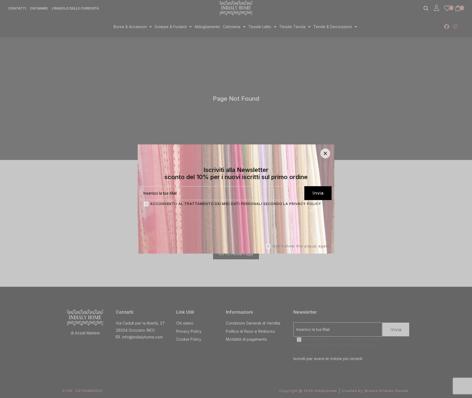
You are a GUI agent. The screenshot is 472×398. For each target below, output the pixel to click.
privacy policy (305, 204)
